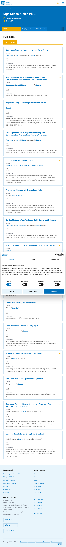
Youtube (39, 505)
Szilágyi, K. (40, 165)
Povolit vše (54, 291)
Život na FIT (38, 492)
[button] (58, 3)
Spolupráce (37, 486)
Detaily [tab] (33, 259)
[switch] (24, 284)
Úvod (35, 474)
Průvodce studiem (9, 480)
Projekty (24, 29)
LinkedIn (39, 508)
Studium (36, 480)
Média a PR (8, 525)
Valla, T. (20, 195)
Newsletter (9, 530)
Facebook (39, 499)
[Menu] (63, 3)
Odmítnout (12, 291)
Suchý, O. (33, 165)
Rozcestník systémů (9, 483)
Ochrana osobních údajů (43, 542)
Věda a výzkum (39, 483)
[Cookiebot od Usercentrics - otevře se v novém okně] (56, 254)
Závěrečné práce (41, 29)
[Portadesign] (60, 544)
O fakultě (37, 489)
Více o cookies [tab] (54, 259)
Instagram (39, 502)
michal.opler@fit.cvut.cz (13, 18)
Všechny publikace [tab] (10, 42)
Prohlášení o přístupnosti (27, 542)
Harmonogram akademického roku (13, 474)
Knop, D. (17, 55)
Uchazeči (37, 477)
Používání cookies (56, 542)
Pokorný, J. (27, 165)
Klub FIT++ (37, 514)
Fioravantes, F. (10, 55)
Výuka (31, 29)
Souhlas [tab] (11, 259)
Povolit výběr (33, 291)
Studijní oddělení (8, 477)
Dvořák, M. (9, 165)
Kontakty (8, 520)
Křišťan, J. (23, 85)
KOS (4, 486)
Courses (6, 489)
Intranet (5, 492)
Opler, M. (32, 55)
